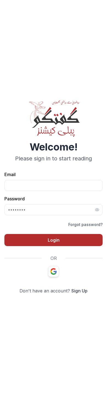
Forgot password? (85, 224)
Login (54, 240)
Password (14, 198)
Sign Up (79, 291)
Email (10, 174)
